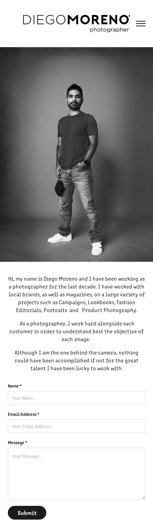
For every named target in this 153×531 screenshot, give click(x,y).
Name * (15, 385)
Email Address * (23, 414)
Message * (17, 442)
